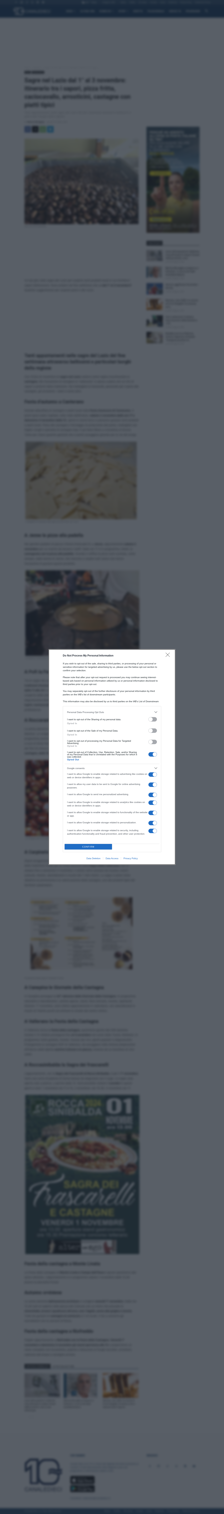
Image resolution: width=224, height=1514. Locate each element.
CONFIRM (88, 847)
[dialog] (112, 757)
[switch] (152, 719)
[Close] (169, 656)
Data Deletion (93, 858)
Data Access (112, 858)
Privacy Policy (130, 858)
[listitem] (112, 712)
